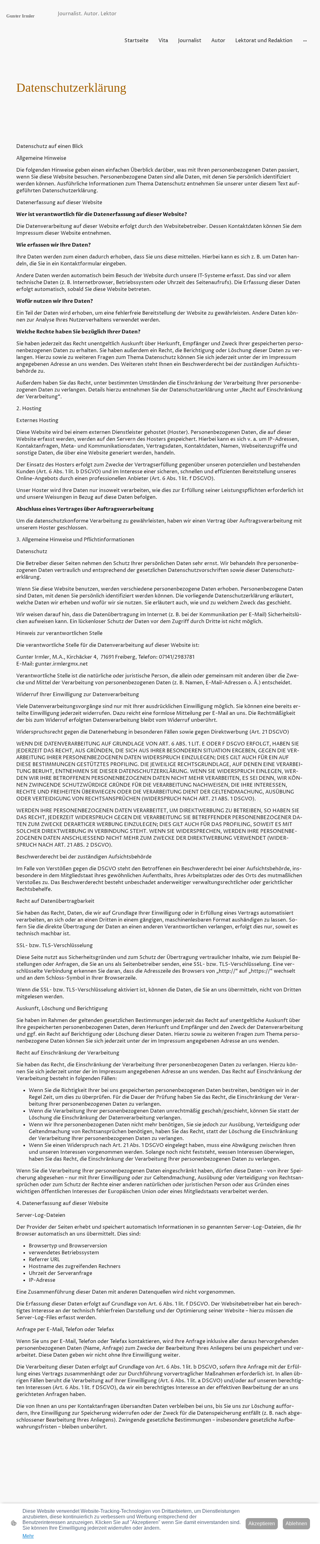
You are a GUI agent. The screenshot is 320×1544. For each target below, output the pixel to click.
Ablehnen (296, 1523)
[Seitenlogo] (30, 39)
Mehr (28, 1536)
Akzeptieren (261, 1523)
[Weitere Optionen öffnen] (305, 41)
